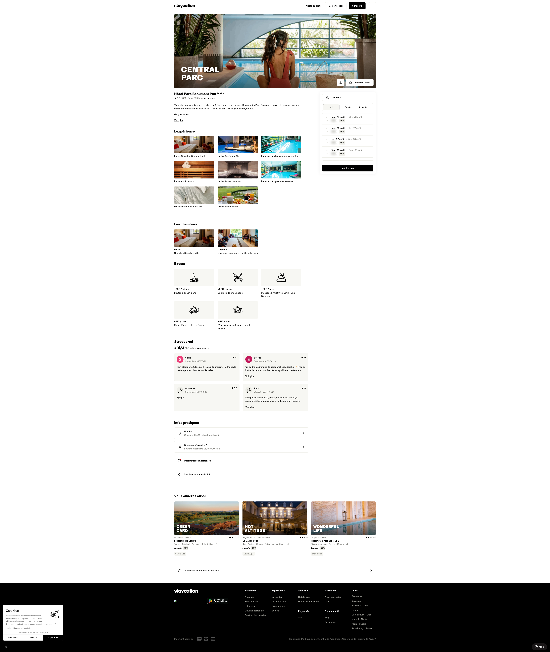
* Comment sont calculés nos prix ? (202, 570)
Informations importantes (197, 460)
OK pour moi (53, 637)
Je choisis (33, 637)
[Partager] (340, 82)
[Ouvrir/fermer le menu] (372, 5)
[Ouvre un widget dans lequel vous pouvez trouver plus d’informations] (539, 647)
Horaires (188, 431)
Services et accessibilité (197, 474)
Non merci (12, 637)
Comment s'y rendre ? (195, 445)
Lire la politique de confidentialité (19, 628)
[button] (6, 647)
